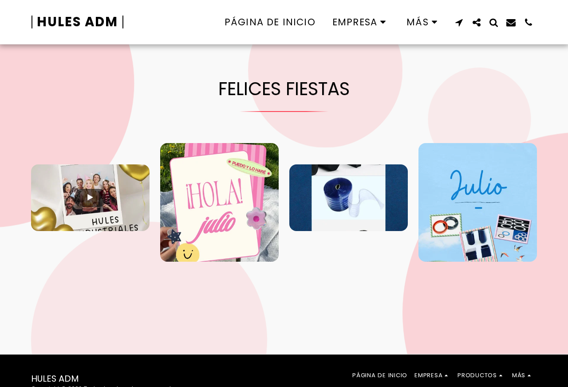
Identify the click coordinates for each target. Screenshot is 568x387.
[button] (361, 22)
